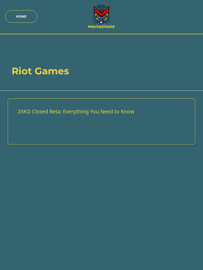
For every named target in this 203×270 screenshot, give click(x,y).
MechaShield (101, 26)
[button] (21, 16)
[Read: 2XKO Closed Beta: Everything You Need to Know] (101, 105)
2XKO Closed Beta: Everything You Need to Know (76, 111)
